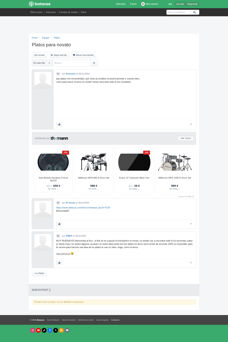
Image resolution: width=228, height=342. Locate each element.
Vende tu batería (69, 320)
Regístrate (192, 4)
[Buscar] (194, 12)
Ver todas (185, 138)
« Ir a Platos (39, 273)
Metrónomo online (86, 320)
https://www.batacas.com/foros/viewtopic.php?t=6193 (83, 207)
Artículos (120, 4)
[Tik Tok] (44, 330)
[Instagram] (32, 330)
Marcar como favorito (85, 55)
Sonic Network (53, 320)
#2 (58, 203)
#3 (58, 236)
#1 (58, 74)
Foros (133, 4)
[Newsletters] (67, 330)
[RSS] (61, 330)
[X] (55, 330)
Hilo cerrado (39, 55)
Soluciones (51, 12)
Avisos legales (102, 320)
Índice (83, 12)
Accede (180, 4)
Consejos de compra (68, 12)
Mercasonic (152, 4)
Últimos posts (36, 12)
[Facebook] (49, 330)
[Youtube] (38, 330)
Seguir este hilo (60, 55)
